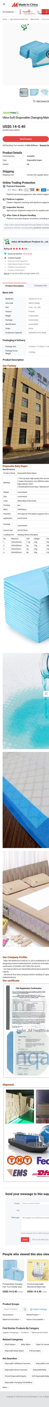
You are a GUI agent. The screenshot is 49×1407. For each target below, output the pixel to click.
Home (5, 19)
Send (25, 1239)
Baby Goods (35, 19)
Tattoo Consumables (34, 1319)
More (5, 1387)
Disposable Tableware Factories (17, 1363)
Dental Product (32, 1314)
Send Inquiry (26, 139)
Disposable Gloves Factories (16, 1369)
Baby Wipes (25, 1344)
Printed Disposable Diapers (15, 1376)
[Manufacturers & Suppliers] (24, 4)
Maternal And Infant (11, 1319)
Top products (8, 1314)
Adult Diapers (10, 1344)
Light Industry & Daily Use (19, 19)
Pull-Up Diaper (35, 1350)
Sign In (6, 273)
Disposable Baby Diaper (14, 1350)
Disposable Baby (39, 1369)
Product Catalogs (39, 1309)
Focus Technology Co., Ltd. (33, 1397)
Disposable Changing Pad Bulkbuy (18, 1382)
